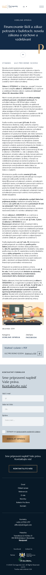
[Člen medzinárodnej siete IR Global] (25, 560)
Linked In (28, 549)
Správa (5, 415)
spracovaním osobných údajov (28, 432)
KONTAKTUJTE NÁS (23, 468)
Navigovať (23, 540)
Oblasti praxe (23, 488)
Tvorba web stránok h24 (23, 569)
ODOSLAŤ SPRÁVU (16, 439)
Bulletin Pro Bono (23, 502)
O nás (23, 495)
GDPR (23, 567)
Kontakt (23, 506)
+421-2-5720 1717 (23, 522)
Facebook (31, 337)
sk (24, 7)
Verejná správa (11, 337)
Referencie (23, 492)
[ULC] (10, 7)
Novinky (23, 499)
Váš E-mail (6, 394)
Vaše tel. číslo (7, 404)
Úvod (23, 484)
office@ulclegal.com (23, 525)
